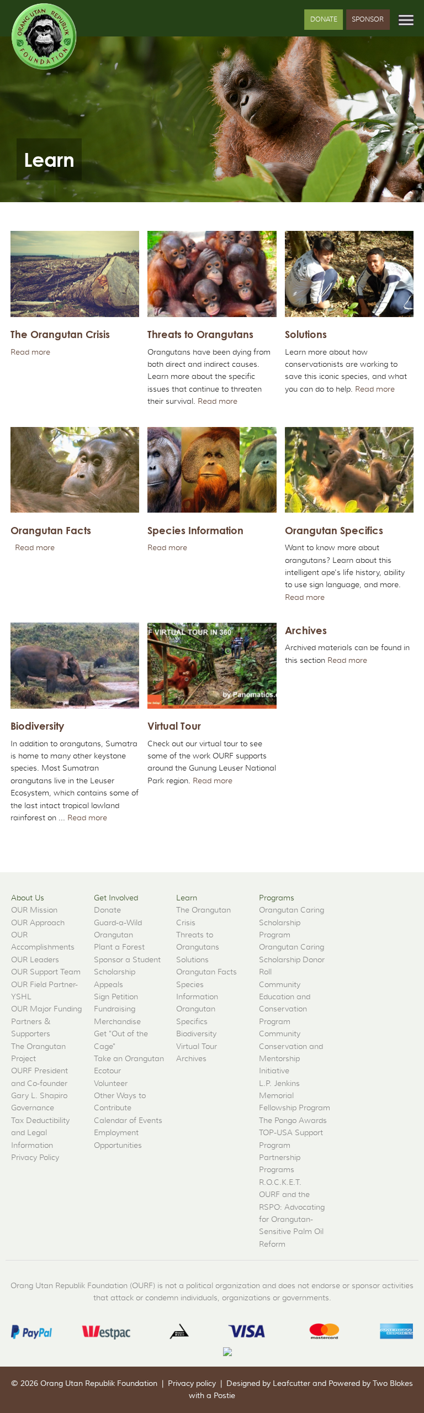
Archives (191, 1058)
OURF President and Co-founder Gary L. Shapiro (39, 1083)
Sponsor (368, 19)
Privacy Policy (35, 1157)
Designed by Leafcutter (268, 1384)
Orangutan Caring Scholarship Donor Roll (292, 959)
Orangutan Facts (206, 972)
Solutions (192, 959)
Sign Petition (116, 996)
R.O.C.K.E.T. (280, 1182)
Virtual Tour (196, 1046)
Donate (323, 19)
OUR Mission (34, 910)
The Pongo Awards (293, 1120)
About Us (27, 898)
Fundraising (114, 1009)
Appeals (108, 984)
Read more (30, 352)
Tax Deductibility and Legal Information (40, 1132)
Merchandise (117, 1021)
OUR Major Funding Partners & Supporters (46, 1021)
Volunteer (111, 1083)
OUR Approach (38, 922)
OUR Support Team (46, 972)
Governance (32, 1108)
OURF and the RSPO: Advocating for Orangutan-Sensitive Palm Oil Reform (292, 1219)
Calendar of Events (128, 1120)
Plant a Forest (119, 947)
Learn (186, 898)
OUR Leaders (35, 959)
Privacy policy (192, 1384)
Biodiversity (196, 1033)
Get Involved (116, 898)
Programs (276, 898)
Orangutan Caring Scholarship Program (291, 922)
